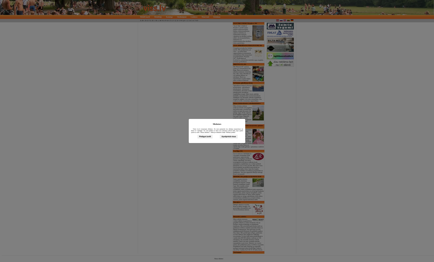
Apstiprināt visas (229, 137)
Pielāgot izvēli (205, 137)
